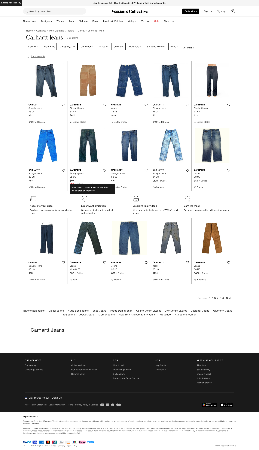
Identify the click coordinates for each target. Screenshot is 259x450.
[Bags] (100, 21)
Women (60, 21)
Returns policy (78, 374)
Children (83, 21)
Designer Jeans (200, 311)
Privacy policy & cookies (86, 404)
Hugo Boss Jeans (78, 311)
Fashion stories (204, 382)
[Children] (90, 21)
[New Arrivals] (38, 21)
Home (29, 30)
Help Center (161, 365)
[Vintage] (138, 21)
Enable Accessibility (11, 2)
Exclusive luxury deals (144, 206)
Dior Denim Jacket (176, 311)
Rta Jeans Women (185, 314)
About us (201, 365)
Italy (75, 446)
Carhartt (41, 30)
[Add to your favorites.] (63, 105)
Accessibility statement (35, 404)
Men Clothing (56, 30)
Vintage (132, 21)
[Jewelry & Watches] (125, 21)
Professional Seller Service (126, 378)
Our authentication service (84, 369)
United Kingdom (37, 446)
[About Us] (176, 21)
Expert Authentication (93, 206)
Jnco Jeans (99, 311)
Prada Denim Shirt (121, 311)
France (25, 446)
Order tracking (78, 365)
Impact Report (204, 374)
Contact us (160, 369)
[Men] (76, 21)
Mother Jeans (106, 314)
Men (71, 21)
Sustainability (203, 369)
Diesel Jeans (56, 311)
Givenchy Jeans (222, 311)
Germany (61, 446)
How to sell (118, 365)
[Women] (67, 21)
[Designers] (54, 21)
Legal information (57, 404)
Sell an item (191, 11)
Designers (46, 21)
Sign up (221, 11)
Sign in (208, 11)
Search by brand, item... (41, 11)
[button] (233, 11)
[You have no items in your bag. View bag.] (233, 11)
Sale (156, 21)
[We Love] (152, 21)
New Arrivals (29, 21)
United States (50, 446)
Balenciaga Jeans (34, 311)
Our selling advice (122, 369)
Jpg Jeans (69, 314)
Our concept (31, 365)
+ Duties (79, 183)
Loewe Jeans (86, 314)
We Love (145, 21)
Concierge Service (34, 369)
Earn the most (192, 206)
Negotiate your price (41, 206)
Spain (69, 446)
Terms (70, 404)
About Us (169, 21)
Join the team (203, 378)
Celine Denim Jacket (148, 311)
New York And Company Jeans (137, 314)
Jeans (71, 30)
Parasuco (165, 314)
